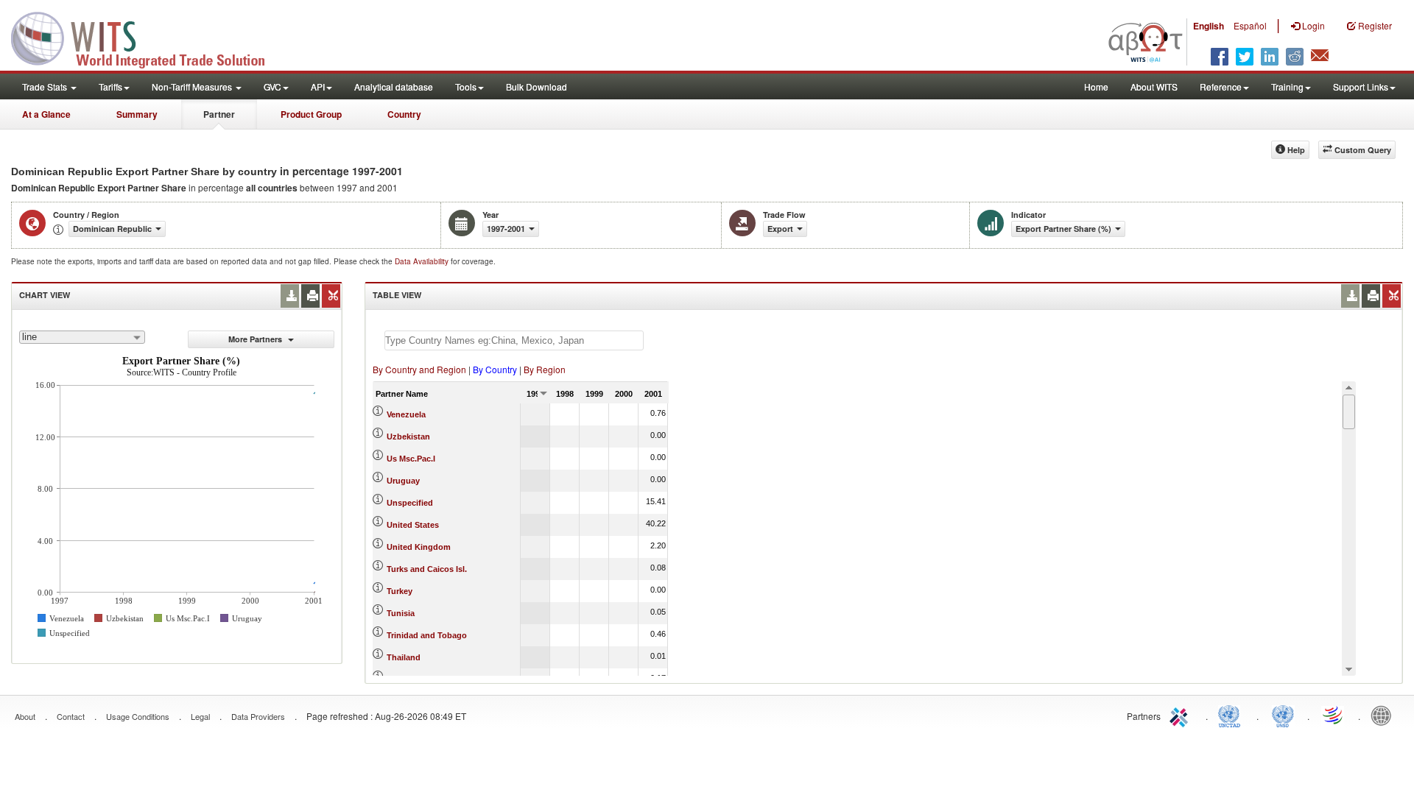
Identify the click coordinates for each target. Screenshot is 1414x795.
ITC (1181, 714)
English (1208, 25)
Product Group (311, 114)
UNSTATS (1283, 714)
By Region (545, 369)
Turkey (399, 591)
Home (1096, 86)
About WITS (1154, 86)
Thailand (404, 657)
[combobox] (82, 337)
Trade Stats (45, 86)
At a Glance (46, 114)
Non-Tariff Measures (193, 86)
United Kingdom (419, 547)
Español (1250, 25)
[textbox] (514, 340)
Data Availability (423, 261)
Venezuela (406, 414)
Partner (219, 114)
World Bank (1384, 714)
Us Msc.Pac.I (411, 458)
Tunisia (401, 613)
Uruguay (403, 480)
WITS (147, 37)
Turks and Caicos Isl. (427, 569)
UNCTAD (1232, 714)
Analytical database (393, 86)
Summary (137, 114)
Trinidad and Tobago (427, 635)
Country (404, 114)
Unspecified (410, 502)
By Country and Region (419, 369)
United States (413, 524)
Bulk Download (536, 86)
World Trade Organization (1333, 714)
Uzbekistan (408, 436)
